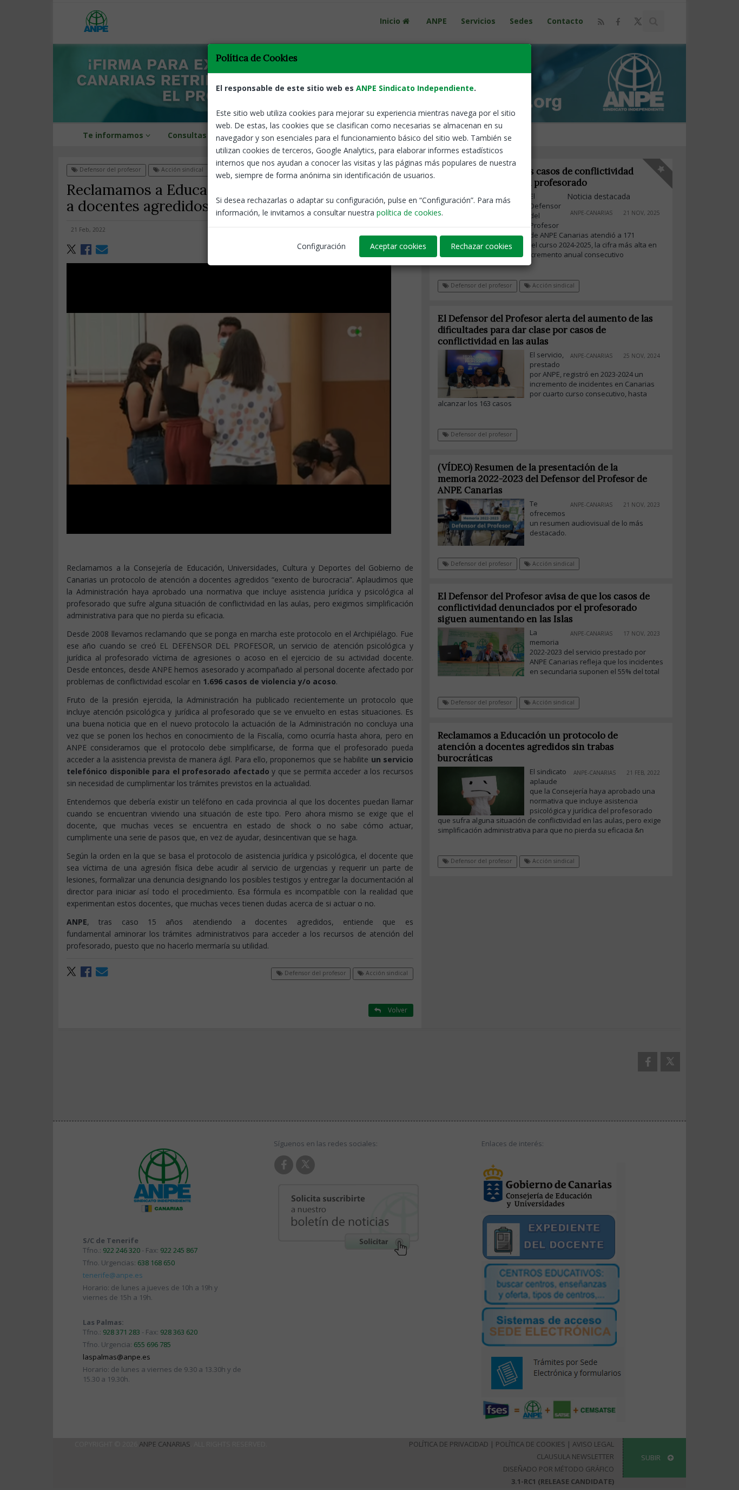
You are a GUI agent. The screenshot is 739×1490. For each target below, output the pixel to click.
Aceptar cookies (398, 246)
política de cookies (409, 212)
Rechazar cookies (481, 246)
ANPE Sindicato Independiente (415, 88)
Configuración (321, 246)
